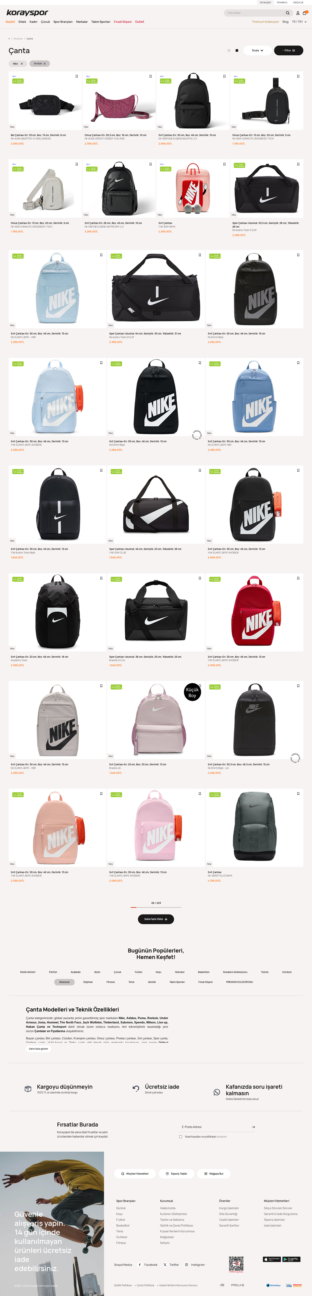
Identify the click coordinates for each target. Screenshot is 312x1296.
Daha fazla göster (38, 1048)
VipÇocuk (298, 2)
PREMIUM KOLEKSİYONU (239, 982)
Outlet (139, 22)
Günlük (152, 982)
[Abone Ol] (252, 1127)
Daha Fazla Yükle (156, 919)
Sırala (255, 50)
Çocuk (45, 22)
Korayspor (265, 2)
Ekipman (88, 982)
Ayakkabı (76, 972)
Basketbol (203, 972)
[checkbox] (180, 1136)
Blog (286, 22)
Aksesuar (64, 982)
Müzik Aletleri (27, 972)
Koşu (158, 972)
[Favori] (76, 76)
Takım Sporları (100, 22)
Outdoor (287, 972)
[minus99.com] (222, 1285)
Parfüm (53, 972)
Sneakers (282, 2)
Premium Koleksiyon (265, 22)
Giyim (97, 972)
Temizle (38, 63)
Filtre (288, 50)
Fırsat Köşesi (123, 22)
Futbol (138, 972)
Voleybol (179, 972)
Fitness (111, 982)
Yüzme (264, 972)
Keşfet (10, 22)
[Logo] (27, 13)
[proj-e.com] (237, 1285)
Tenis (131, 982)
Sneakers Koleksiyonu (235, 972)
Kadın (33, 22)
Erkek (22, 22)
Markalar (82, 22)
